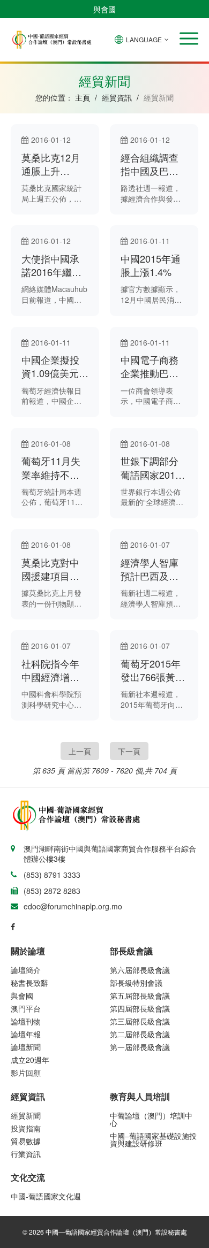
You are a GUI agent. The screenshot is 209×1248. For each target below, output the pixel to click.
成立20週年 (30, 1059)
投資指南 (26, 1128)
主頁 (82, 97)
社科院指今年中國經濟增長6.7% (50, 670)
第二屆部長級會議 (140, 1034)
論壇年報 (26, 1034)
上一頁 (80, 751)
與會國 (104, 9)
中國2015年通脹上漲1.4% (151, 265)
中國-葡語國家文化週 (46, 1196)
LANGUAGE (144, 39)
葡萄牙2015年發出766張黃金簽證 (153, 670)
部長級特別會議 (136, 982)
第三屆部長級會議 (140, 1021)
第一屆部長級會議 (140, 1047)
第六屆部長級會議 (140, 969)
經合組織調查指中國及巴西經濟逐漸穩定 (149, 164)
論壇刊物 (26, 1021)
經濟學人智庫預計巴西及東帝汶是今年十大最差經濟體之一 (149, 569)
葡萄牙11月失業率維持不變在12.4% (50, 467)
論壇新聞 (26, 1047)
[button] (189, 38)
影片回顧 (26, 1072)
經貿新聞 (26, 1115)
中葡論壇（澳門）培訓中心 (151, 1119)
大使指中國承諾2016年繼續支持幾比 (51, 265)
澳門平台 (26, 1008)
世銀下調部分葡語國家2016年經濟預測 (151, 467)
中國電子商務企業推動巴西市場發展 (149, 366)
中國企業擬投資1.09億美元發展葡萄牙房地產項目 (54, 366)
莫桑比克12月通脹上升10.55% (50, 164)
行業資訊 (26, 1154)
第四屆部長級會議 (140, 1008)
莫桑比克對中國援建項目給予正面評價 (50, 569)
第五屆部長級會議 (140, 995)
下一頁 (129, 751)
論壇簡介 (26, 969)
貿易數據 (26, 1141)
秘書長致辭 (29, 982)
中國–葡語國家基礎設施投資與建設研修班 (153, 1139)
